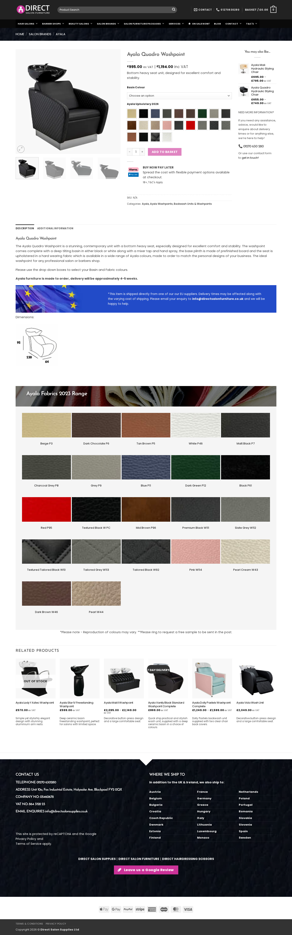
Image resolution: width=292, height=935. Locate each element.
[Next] (113, 101)
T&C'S (250, 23)
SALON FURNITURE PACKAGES (142, 23)
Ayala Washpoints (161, 204)
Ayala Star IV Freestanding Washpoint (76, 704)
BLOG (217, 23)
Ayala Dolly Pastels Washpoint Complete (211, 704)
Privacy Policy (26, 839)
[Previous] (23, 101)
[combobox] (117, 10)
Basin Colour (136, 87)
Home (20, 34)
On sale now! (201, 23)
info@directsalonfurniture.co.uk (217, 299)
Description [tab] (25, 228)
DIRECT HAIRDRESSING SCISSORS (188, 859)
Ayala (60, 34)
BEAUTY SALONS (79, 23)
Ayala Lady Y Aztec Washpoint (35, 703)
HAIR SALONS (26, 23)
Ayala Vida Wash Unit (250, 703)
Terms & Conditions (29, 923)
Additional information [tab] (55, 228)
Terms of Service (28, 844)
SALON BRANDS (106, 23)
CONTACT (231, 23)
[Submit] (173, 10)
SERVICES (174, 23)
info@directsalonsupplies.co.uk (66, 811)
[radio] (132, 113)
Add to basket (165, 152)
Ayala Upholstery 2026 (143, 104)
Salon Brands (40, 34)
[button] (260, 9)
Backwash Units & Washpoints (193, 204)
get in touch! (250, 158)
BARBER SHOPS (51, 23)
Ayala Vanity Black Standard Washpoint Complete (166, 704)
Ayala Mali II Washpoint (118, 703)
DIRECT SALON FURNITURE (138, 859)
